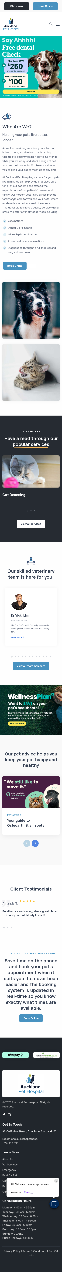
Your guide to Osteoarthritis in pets (25, 823)
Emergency (9, 1170)
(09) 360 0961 (10, 1143)
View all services (31, 524)
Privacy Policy (12, 1251)
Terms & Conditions (34, 1251)
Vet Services (10, 1164)
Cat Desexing (13, 494)
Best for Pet (9, 1175)
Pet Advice (14, 814)
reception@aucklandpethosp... (20, 1139)
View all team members (31, 666)
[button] (54, 1203)
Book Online (45, 6)
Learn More (16, 637)
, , (29, 1131)
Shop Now (16, 6)
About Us (8, 1159)
